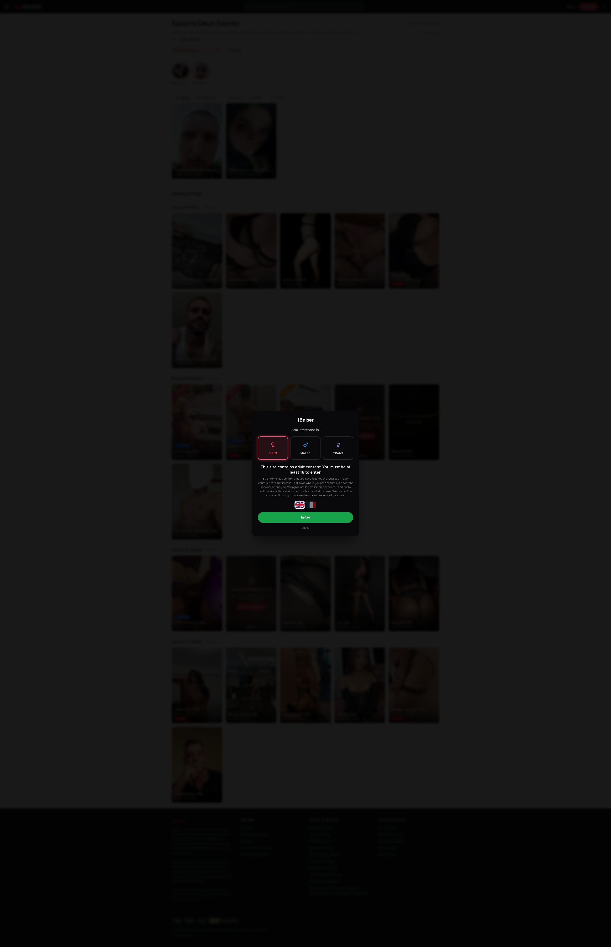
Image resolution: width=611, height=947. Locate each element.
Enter (305, 517)
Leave (305, 528)
